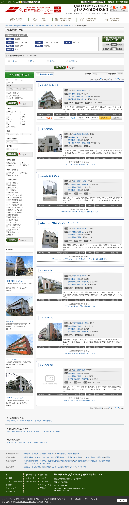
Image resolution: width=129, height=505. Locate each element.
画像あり (11, 173)
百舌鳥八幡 (44, 431)
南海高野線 (72, 187)
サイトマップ (11, 488)
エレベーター (14, 202)
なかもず (72, 467)
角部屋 (11, 235)
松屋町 (82, 90)
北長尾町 (69, 457)
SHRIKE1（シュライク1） (16, 398)
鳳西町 (93, 457)
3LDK (24, 122)
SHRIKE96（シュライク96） (17, 281)
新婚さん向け (14, 193)
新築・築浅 (44, 475)
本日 (23, 163)
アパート (11, 80)
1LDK (24, 114)
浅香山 (80, 187)
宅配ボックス (14, 230)
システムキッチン (15, 207)
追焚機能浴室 (14, 215)
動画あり (25, 173)
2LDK (10, 119)
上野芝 (60, 467)
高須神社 (85, 185)
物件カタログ (11, 491)
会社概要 (9, 478)
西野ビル (10, 321)
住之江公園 (86, 97)
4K (9, 124)
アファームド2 (46, 270)
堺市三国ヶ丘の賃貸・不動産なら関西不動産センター (78, 474)
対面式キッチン (15, 210)
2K (9, 117)
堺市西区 (30, 421)
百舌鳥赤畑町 (28, 457)
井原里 (73, 61)
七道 (14, 61)
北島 (86, 134)
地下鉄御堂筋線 (67, 461)
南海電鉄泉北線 (80, 461)
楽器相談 (12, 185)
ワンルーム (12, 112)
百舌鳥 (25, 431)
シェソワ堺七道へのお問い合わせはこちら (79, 401)
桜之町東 (83, 181)
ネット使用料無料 (15, 225)
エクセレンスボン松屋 (49, 85)
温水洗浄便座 (14, 220)
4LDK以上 (11, 127)
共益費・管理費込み (15, 98)
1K (23, 112)
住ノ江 (79, 137)
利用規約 (9, 485)
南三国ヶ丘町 (48, 457)
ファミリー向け (15, 195)
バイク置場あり (15, 205)
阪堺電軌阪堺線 (74, 99)
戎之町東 (100, 457)
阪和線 (35, 461)
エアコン (12, 222)
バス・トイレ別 (15, 212)
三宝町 (82, 370)
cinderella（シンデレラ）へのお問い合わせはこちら (80, 212)
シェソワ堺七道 (46, 365)
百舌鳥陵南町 (59, 457)
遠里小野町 (84, 323)
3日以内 (11, 165)
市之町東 (86, 457)
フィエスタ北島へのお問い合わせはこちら (79, 164)
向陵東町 (38, 457)
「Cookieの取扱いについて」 (26, 502)
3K (23, 119)
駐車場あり (13, 232)
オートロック (14, 227)
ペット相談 (13, 183)
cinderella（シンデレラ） (50, 176)
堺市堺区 (76, 90)
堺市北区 (38, 421)
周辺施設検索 (31, 481)
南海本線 (71, 94)
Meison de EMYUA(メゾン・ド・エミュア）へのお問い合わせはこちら (79, 259)
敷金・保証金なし (14, 93)
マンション (21, 80)
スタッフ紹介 (31, 478)
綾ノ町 (84, 99)
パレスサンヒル (12, 359)
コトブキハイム (46, 318)
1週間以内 (25, 165)
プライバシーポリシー (14, 481)
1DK (9, 114)
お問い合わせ (31, 475)
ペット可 (43, 478)
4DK (23, 124)
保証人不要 (13, 188)
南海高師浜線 (92, 461)
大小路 (58, 431)
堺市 (13, 431)
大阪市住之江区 (79, 134)
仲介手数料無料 (15, 198)
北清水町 (83, 228)
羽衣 (52, 61)
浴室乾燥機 (13, 217)
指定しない (12, 163)
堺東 (80, 237)
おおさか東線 (45, 463)
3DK (9, 122)
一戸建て (11, 83)
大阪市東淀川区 (13, 421)
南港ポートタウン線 (31, 463)
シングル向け (45, 481)
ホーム (8, 475)
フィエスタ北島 (46, 129)
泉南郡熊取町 (47, 421)
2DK (23, 117)
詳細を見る (105, 118)
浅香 (8, 431)
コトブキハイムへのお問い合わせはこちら (79, 353)
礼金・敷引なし (14, 96)
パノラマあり (13, 175)
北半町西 (83, 276)
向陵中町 (77, 457)
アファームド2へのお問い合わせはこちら (79, 306)
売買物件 (43, 488)
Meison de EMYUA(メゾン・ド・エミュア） (60, 223)
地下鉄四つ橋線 (74, 97)
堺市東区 (23, 421)
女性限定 (12, 190)
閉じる (122, 500)
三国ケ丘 (19, 431)
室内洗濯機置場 (15, 200)
